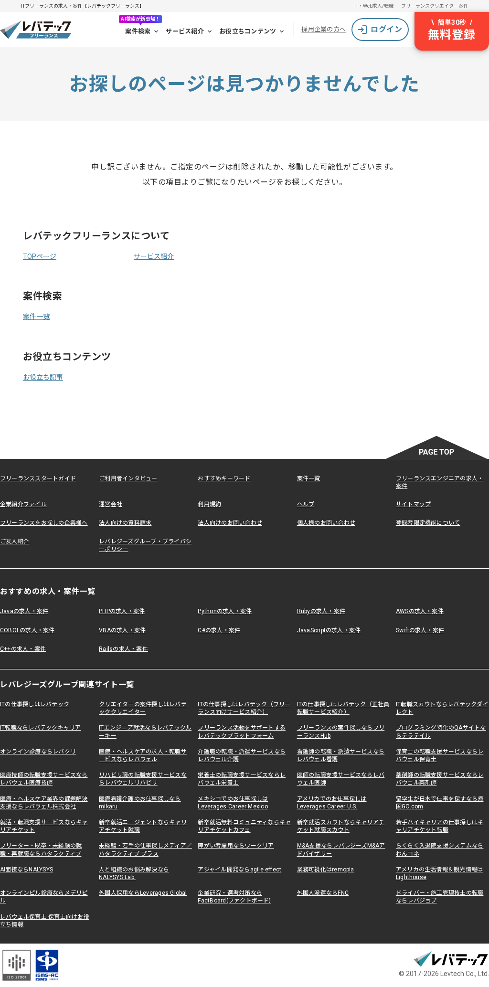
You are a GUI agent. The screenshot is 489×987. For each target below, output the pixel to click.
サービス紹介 (185, 31)
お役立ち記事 (43, 377)
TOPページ (39, 256)
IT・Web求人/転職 (373, 6)
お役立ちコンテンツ (247, 31)
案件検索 (137, 31)
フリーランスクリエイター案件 (434, 6)
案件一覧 (36, 316)
